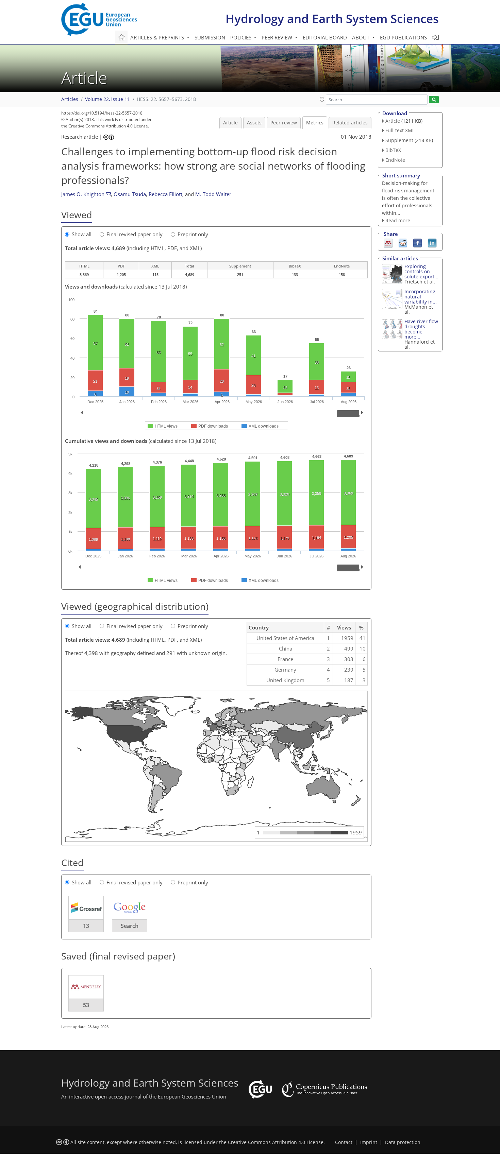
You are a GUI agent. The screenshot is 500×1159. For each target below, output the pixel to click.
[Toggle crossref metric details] (86, 907)
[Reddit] (402, 242)
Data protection (402, 1142)
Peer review (283, 123)
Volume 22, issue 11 (107, 99)
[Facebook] (417, 242)
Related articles (350, 123)
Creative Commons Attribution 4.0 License (275, 1142)
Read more (397, 220)
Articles (69, 99)
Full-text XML (400, 130)
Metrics (314, 123)
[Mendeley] (388, 242)
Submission (210, 37)
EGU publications (403, 37)
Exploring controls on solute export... (421, 271)
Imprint (368, 1142)
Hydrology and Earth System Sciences (332, 19)
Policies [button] (241, 37)
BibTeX (393, 150)
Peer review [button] (278, 37)
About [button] (361, 37)
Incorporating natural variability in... (420, 296)
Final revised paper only (134, 234)
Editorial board (325, 37)
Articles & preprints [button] (157, 37)
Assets (254, 123)
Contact (343, 1142)
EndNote (395, 160)
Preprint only (193, 234)
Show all (81, 234)
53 (86, 1005)
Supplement (399, 140)
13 (86, 926)
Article (230, 123)
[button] (322, 99)
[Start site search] (434, 100)
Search (129, 926)
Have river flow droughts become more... (421, 329)
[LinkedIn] (432, 242)
